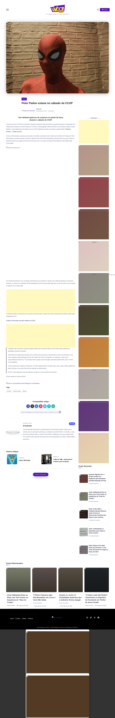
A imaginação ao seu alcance (58, 14)
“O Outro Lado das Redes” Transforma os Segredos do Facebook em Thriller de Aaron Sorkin (96, 598)
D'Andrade (38, 109)
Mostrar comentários (40, 474)
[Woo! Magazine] (57, 8)
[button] (111, 2)
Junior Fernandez (63, 603)
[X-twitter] (94, 617)
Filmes (24, 99)
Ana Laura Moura (37, 603)
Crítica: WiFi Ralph (24, 460)
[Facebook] (98, 617)
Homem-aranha (17, 391)
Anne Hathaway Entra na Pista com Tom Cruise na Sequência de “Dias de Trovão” (97, 495)
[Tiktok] (91, 617)
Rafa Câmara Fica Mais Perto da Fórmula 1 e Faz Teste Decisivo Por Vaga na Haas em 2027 (98, 549)
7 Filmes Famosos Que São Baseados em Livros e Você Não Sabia (44, 597)
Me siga (72, 423)
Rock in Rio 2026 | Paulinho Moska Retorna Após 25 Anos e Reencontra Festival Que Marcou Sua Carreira (97, 513)
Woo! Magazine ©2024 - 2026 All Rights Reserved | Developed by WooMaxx (57, 627)
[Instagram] (87, 617)
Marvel (24, 391)
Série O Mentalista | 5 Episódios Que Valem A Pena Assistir (97, 531)
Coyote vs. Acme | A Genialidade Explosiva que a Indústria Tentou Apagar (70, 597)
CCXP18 (9, 391)
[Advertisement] (40, 301)
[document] (57, 651)
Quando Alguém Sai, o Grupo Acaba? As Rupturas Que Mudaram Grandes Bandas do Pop (97, 478)
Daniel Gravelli (10, 605)
